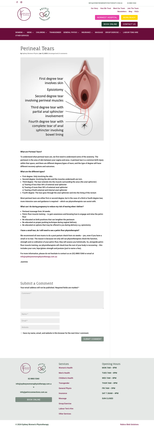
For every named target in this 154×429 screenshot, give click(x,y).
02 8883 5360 (131, 3)
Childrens (40, 32)
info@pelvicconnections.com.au (33, 392)
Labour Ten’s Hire (66, 408)
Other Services (22, 36)
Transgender (55, 32)
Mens (29, 32)
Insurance (86, 32)
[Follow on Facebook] (17, 2)
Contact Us (129, 24)
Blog (130, 11)
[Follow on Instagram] (21, 2)
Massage (99, 32)
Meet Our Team (119, 8)
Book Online (110, 24)
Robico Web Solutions (129, 424)
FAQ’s (136, 11)
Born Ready (129, 17)
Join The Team (133, 8)
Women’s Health (65, 368)
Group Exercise (112, 32)
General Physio (70, 32)
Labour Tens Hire (130, 32)
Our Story (94, 8)
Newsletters (121, 11)
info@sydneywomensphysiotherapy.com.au (105, 3)
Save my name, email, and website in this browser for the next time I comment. (56, 333)
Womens (19, 32)
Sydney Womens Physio (30, 53)
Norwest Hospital (107, 17)
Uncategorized (53, 53)
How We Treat (105, 8)
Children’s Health (66, 378)
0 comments (63, 53)
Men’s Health (64, 373)
